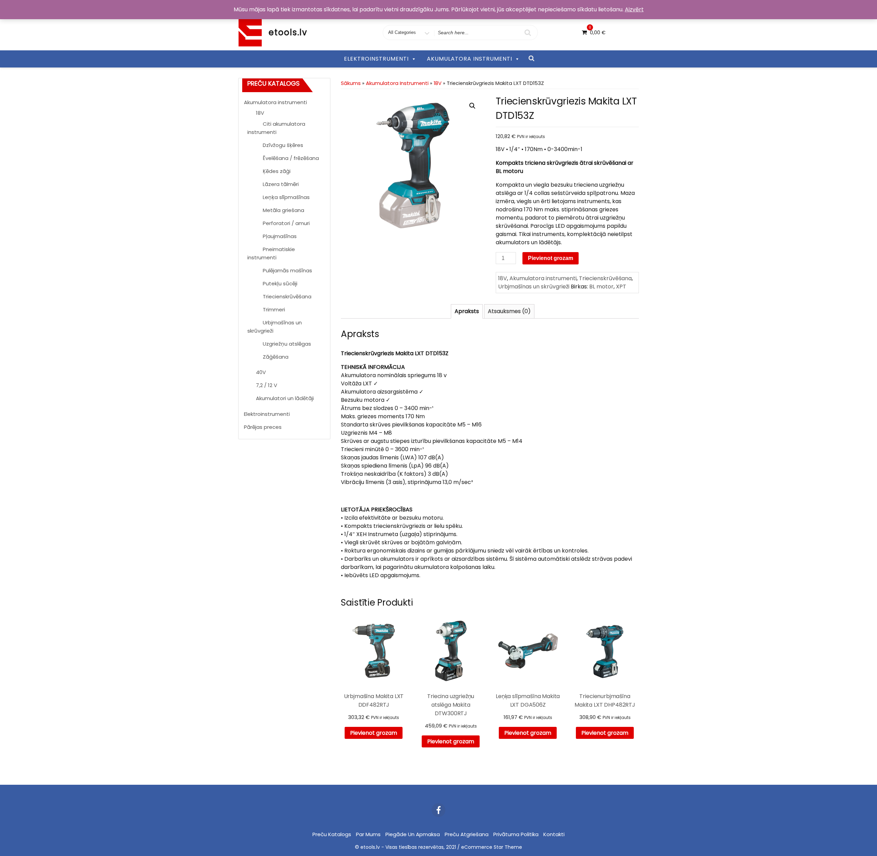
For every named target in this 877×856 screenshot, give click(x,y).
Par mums (368, 834)
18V (260, 112)
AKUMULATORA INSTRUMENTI (469, 59)
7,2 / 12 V (266, 385)
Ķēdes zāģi (277, 171)
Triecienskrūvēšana (287, 296)
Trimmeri (274, 309)
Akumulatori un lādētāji (285, 398)
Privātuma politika (516, 834)
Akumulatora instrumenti (275, 102)
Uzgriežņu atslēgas (287, 343)
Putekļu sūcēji (280, 283)
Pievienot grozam (550, 258)
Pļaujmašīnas (280, 236)
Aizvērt (634, 9)
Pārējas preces (263, 427)
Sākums (351, 83)
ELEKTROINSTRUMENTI (376, 59)
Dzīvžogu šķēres (283, 145)
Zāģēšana (275, 356)
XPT (621, 286)
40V (261, 372)
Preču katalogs (331, 834)
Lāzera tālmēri (281, 184)
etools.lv (288, 32)
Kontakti (554, 834)
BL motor (601, 286)
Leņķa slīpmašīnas (286, 197)
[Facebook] (438, 810)
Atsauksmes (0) (509, 311)
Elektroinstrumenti (267, 414)
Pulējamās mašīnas (287, 270)
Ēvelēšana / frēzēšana (291, 158)
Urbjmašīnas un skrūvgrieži (533, 286)
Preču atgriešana (467, 834)
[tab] (467, 311)
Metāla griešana (283, 210)
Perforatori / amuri (286, 223)
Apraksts (467, 311)
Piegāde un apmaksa (412, 834)
